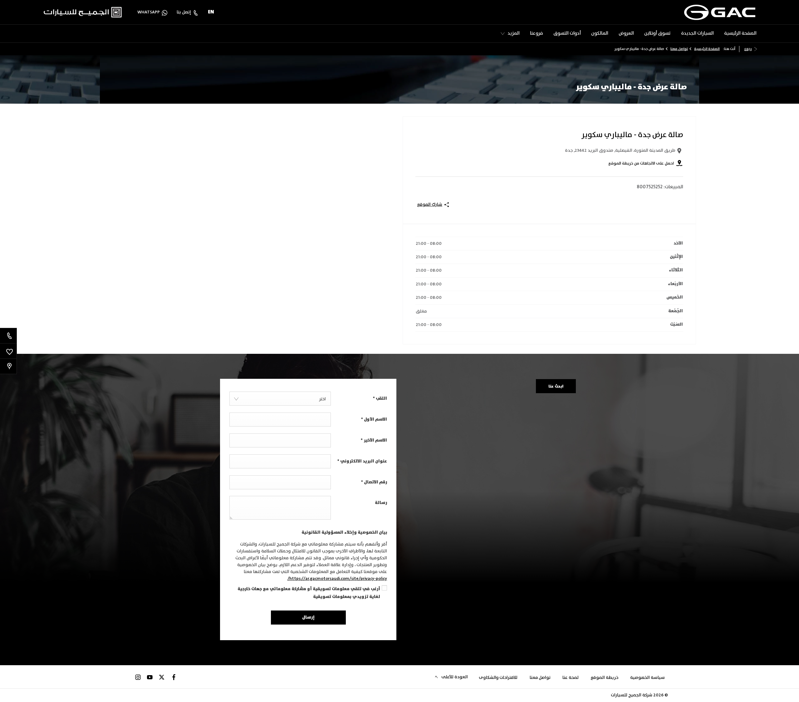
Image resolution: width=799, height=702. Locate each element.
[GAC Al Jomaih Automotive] (719, 12)
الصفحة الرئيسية (707, 49)
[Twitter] (162, 676)
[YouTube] (150, 676)
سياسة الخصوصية (647, 677)
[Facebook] (174, 676)
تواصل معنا (679, 49)
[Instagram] (138, 676)
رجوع (748, 49)
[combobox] (280, 399)
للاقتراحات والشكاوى (498, 677)
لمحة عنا (570, 677)
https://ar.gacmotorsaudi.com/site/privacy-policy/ (337, 578)
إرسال (308, 617)
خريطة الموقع (604, 677)
